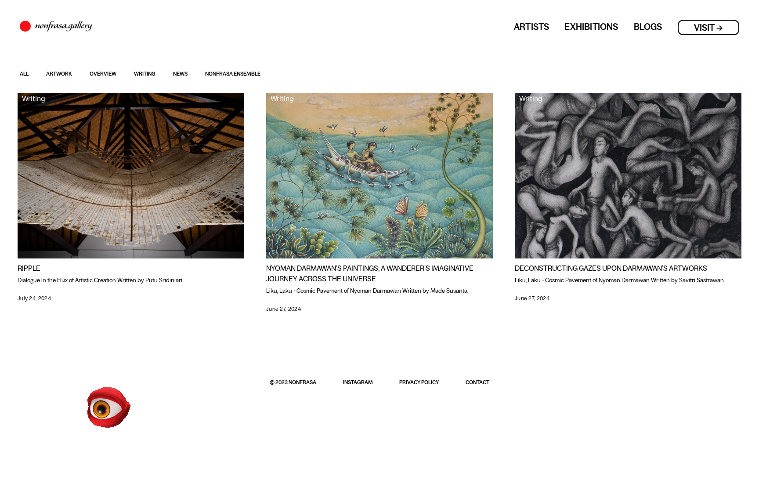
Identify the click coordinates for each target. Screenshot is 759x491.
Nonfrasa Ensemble (232, 74)
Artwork (59, 74)
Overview (103, 74)
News (180, 74)
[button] (293, 384)
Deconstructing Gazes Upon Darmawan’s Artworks (611, 268)
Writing (144, 74)
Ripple (29, 268)
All (24, 74)
